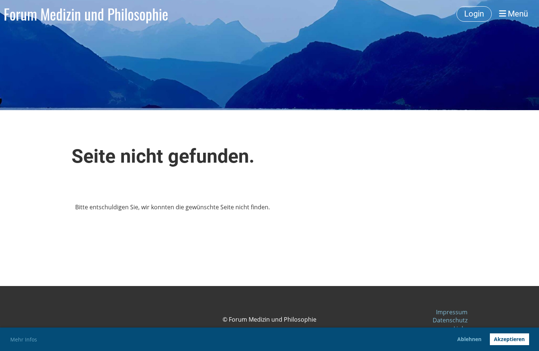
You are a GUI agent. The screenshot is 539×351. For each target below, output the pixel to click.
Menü (517, 13)
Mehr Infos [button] (23, 339)
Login (474, 13)
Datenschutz (450, 320)
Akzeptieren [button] (509, 339)
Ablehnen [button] (469, 339)
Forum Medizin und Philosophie (86, 14)
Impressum (451, 312)
